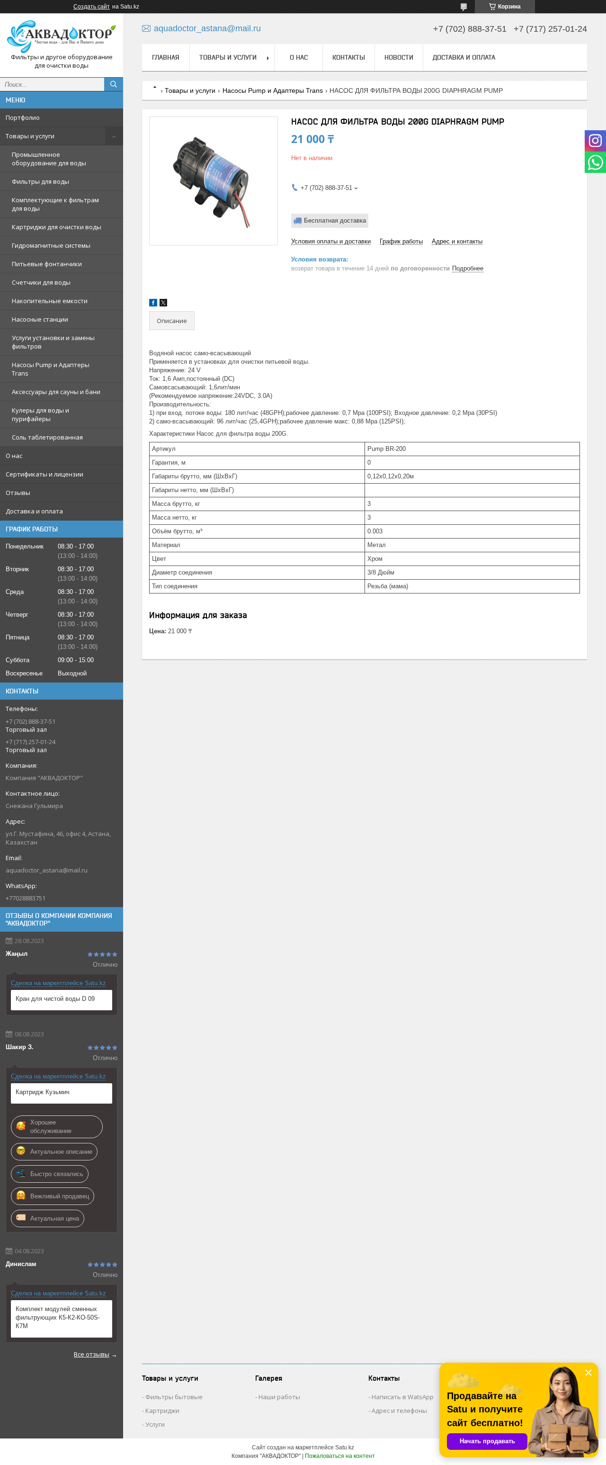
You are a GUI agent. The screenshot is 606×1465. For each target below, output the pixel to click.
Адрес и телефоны (399, 1410)
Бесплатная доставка (335, 220)
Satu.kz (344, 1447)
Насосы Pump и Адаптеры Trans (50, 368)
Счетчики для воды (41, 282)
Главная (165, 57)
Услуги (155, 1424)
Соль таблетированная (47, 437)
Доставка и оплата (34, 511)
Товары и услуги (30, 136)
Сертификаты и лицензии (44, 474)
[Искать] (113, 84)
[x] (163, 304)
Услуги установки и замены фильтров (53, 342)
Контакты (348, 57)
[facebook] (153, 304)
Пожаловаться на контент (340, 1456)
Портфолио (23, 117)
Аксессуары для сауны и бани (56, 391)
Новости (398, 57)
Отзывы (18, 492)
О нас (14, 455)
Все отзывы (91, 1354)
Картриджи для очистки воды (56, 227)
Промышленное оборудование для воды (49, 158)
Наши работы (279, 1397)
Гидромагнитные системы (51, 245)
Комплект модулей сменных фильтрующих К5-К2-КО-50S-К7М (58, 1317)
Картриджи (162, 1410)
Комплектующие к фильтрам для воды (55, 204)
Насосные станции (40, 319)
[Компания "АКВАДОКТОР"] (61, 36)
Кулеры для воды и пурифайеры (40, 414)
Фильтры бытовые (174, 1397)
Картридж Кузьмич (43, 1092)
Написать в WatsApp (403, 1397)
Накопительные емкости (50, 301)
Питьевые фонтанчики (47, 264)
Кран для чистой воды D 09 (55, 998)
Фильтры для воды (40, 181)
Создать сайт (91, 6)
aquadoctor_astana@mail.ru (47, 870)
